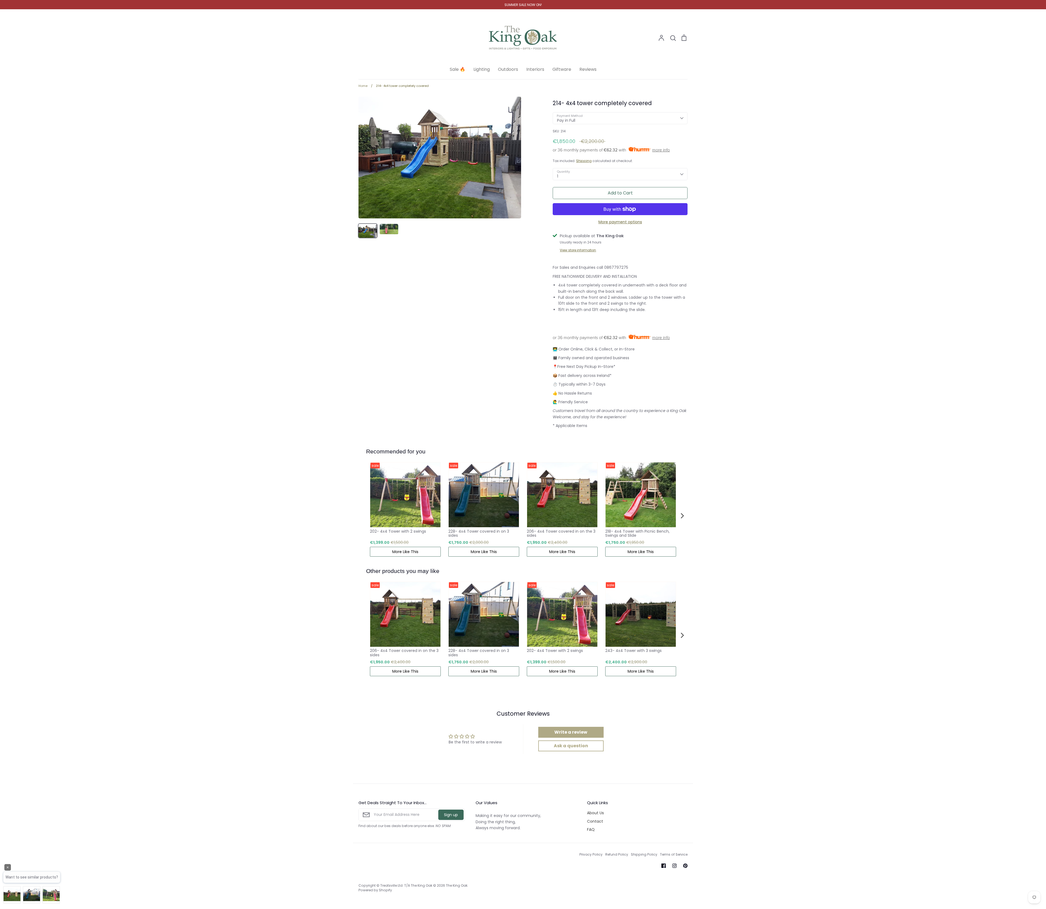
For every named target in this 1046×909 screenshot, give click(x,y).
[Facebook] (663, 865)
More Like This (405, 551)
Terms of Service (674, 854)
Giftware (561, 69)
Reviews (588, 69)
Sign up (451, 815)
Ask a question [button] (571, 746)
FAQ (591, 829)
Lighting (481, 69)
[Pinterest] (685, 865)
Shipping (584, 160)
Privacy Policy (591, 854)
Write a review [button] (570, 732)
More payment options (620, 222)
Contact (595, 821)
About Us (595, 813)
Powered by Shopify (375, 890)
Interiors (535, 69)
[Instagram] (674, 865)
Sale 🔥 (457, 69)
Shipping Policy (644, 854)
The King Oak (456, 885)
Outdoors (508, 69)
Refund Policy (616, 854)
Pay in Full (566, 120)
